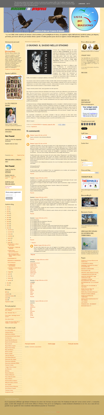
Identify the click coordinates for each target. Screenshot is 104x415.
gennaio (10, 280)
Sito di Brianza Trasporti (10, 388)
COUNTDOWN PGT (12, 258)
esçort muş (32, 269)
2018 (8, 215)
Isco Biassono (8, 369)
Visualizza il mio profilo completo (12, 69)
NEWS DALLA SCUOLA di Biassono (89, 292)
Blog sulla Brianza (9, 349)
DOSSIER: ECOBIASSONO (87, 268)
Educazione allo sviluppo (10, 359)
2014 (8, 223)
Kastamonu (32, 307)
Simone (32, 135)
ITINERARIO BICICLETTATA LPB (88, 274)
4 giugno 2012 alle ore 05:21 (41, 197)
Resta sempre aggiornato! (13, 192)
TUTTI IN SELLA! (11, 262)
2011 (8, 283)
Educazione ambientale (10, 361)
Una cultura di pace (9, 319)
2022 (8, 207)
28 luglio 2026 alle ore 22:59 (41, 280)
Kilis (31, 308)
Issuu (12, 155)
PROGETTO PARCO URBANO (88, 293)
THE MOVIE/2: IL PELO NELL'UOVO (13, 245)
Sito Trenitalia (8, 384)
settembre (10, 236)
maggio (9, 271)
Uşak (31, 291)
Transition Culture (9, 390)
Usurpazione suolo (9, 392)
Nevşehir (32, 290)
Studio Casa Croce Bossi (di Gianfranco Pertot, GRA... (87, 289)
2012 (8, 228)
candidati (7, 294)
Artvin (31, 304)
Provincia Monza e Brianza (11, 380)
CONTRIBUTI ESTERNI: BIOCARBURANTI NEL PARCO (88, 280)
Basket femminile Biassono (11, 342)
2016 (8, 219)
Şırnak (31, 315)
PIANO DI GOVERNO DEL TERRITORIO (87, 296)
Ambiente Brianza (9, 332)
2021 (8, 209)
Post (84, 162)
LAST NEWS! (84, 302)
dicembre (10, 229)
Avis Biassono (8, 338)
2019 (8, 213)
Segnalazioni (34, 126)
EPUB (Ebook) (8, 186)
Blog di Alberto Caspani (10, 345)
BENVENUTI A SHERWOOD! (14, 260)
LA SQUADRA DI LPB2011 (87, 263)
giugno (9, 242)
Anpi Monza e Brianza (10, 334)
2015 (8, 221)
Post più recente (30, 344)
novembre (10, 231)
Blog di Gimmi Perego (10, 347)
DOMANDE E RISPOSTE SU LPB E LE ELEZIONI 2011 (89, 266)
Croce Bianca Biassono (10, 357)
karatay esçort (33, 265)
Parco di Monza (8, 378)
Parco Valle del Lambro (10, 376)
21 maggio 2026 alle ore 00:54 (41, 259)
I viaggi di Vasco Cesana (10, 367)
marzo (9, 276)
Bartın (31, 314)
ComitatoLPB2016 (11, 51)
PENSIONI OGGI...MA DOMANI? (88, 304)
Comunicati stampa (9, 295)
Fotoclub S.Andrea (9, 365)
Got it (88, 3)
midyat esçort (33, 272)
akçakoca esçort (34, 267)
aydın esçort (33, 268)
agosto (9, 238)
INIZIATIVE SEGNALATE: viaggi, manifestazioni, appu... (88, 277)
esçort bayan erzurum (35, 263)
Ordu (31, 312)
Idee (6, 299)
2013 (8, 225)
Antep (31, 294)
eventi (6, 297)
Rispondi (32, 139)
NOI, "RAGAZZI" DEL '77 (10, 312)
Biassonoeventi (8, 343)
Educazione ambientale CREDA (12, 363)
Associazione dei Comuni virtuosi (12, 336)
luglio (9, 240)
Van (31, 287)
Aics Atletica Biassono (10, 330)
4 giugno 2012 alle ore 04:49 (40, 143)
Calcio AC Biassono (9, 355)
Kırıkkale (32, 283)
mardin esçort (33, 264)
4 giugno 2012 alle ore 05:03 (41, 178)
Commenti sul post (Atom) (35, 346)
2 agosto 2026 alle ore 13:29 (41, 301)
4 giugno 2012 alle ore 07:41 (44, 245)
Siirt (31, 309)
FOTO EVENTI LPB (85, 270)
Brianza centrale (8, 351)
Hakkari (32, 289)
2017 (8, 217)
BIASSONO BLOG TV (86, 305)
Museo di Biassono (9, 372)
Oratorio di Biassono (9, 374)
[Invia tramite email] (59, 124)
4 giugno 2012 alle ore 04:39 (40, 135)
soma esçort (33, 271)
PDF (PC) (7, 188)
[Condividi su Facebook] (63, 124)
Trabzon (32, 305)
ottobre (9, 234)
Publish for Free (20, 155)
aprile (9, 274)
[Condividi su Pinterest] (64, 124)
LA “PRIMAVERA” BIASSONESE (12, 265)
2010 (8, 285)
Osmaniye (32, 311)
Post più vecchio (73, 344)
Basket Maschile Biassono (11, 340)
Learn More (81, 3)
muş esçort (32, 274)
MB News (7, 371)
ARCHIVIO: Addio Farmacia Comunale (89, 272)
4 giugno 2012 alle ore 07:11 (41, 218)
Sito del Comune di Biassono (11, 386)
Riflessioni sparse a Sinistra (11, 382)
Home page (51, 344)
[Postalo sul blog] (60, 124)
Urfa (31, 285)
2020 (8, 211)
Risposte (34, 242)
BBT (6, 292)
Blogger (58, 412)
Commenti (85, 165)
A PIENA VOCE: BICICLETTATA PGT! (13, 251)
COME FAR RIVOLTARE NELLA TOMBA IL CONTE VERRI (14, 255)
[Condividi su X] (62, 124)
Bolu (31, 286)
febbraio (10, 278)
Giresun (32, 293)
